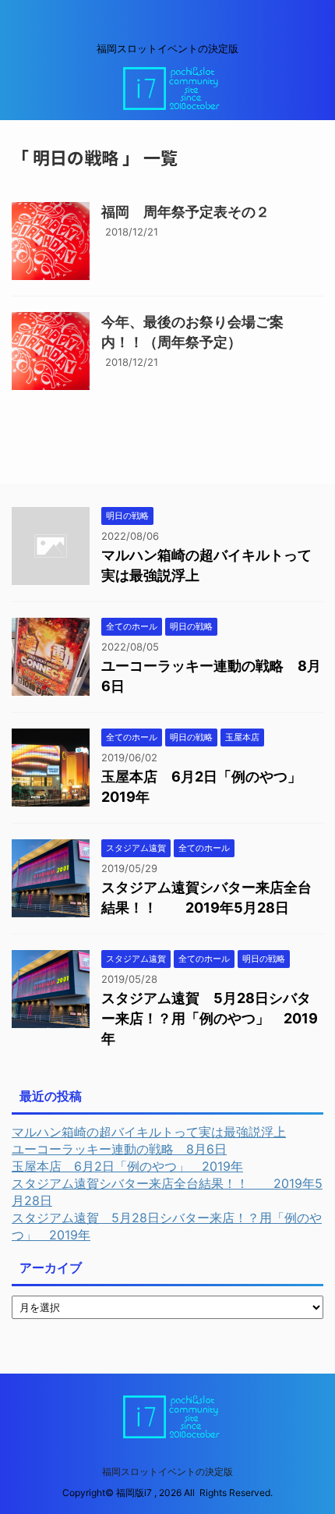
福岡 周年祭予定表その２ (185, 212)
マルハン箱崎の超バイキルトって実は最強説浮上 (149, 1132)
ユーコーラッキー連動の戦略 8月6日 (119, 1149)
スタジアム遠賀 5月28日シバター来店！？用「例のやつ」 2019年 (209, 1018)
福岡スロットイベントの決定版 (167, 1471)
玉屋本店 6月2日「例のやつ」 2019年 (127, 1166)
